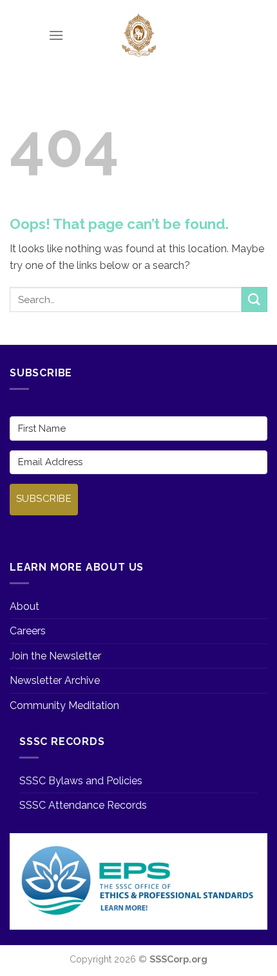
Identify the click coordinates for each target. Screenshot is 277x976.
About (24, 606)
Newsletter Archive (55, 680)
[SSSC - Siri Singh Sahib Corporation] (138, 35)
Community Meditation (64, 705)
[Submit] (254, 299)
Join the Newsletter (55, 656)
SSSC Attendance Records (83, 805)
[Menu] (56, 35)
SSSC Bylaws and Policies (80, 781)
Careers (28, 631)
